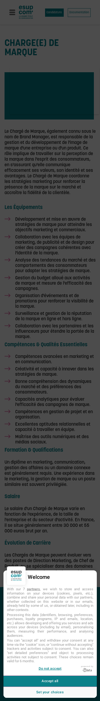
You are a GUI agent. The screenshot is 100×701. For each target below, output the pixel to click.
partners (33, 589)
